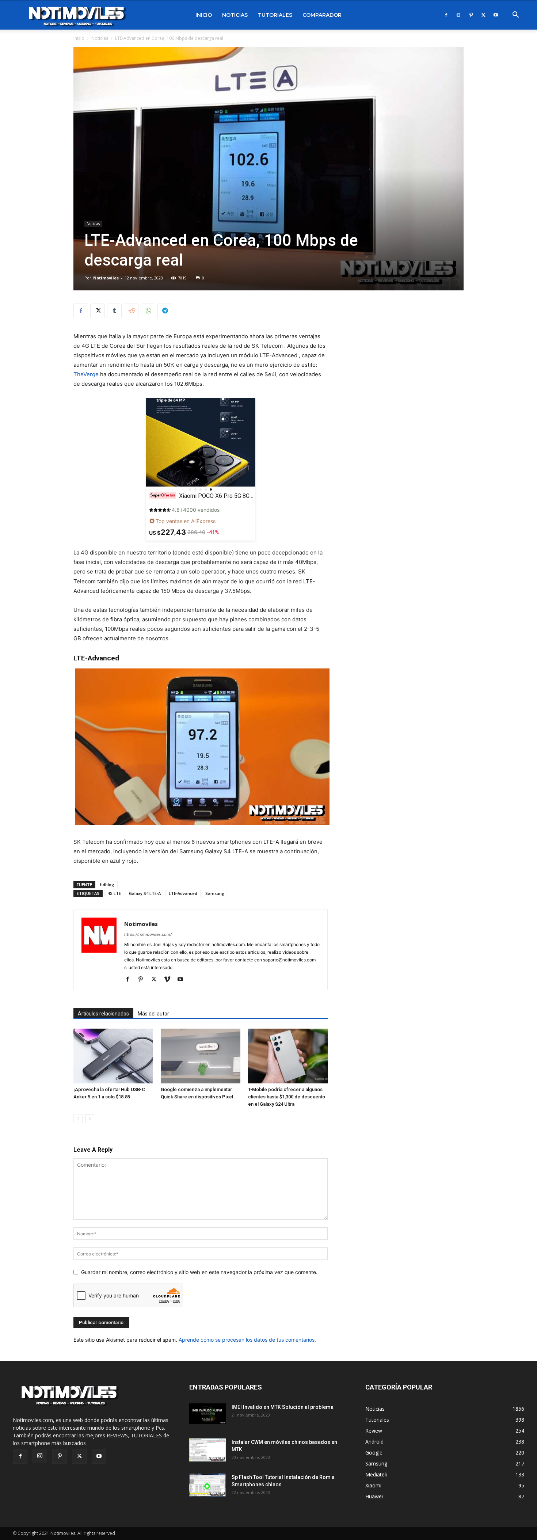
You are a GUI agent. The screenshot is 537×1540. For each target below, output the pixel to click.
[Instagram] (458, 15)
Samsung (215, 893)
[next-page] (89, 1118)
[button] (515, 15)
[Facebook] (446, 15)
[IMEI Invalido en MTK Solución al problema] (207, 1413)
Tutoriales (275, 15)
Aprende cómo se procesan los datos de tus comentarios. (247, 1340)
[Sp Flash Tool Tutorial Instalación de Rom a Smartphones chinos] (207, 1485)
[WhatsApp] (148, 311)
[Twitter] (483, 15)
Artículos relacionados (103, 1014)
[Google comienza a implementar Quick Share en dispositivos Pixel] (200, 1056)
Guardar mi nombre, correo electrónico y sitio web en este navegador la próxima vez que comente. (199, 1272)
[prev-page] (78, 1118)
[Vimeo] (170, 979)
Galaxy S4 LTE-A (145, 893)
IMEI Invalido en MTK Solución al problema (283, 1407)
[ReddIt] (131, 311)
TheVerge (86, 374)
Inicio (203, 15)
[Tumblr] (114, 311)
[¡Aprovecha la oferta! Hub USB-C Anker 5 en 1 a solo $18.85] (113, 1056)
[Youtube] (495, 15)
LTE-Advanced (183, 893)
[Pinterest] (470, 15)
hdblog (107, 884)
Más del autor (153, 1014)
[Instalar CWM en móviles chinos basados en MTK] (207, 1449)
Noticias (235, 15)
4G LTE (114, 893)
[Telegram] (164, 311)
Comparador (322, 15)
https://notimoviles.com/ (148, 934)
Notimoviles (106, 278)
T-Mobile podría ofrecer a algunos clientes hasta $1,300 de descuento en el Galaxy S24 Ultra (286, 1097)
